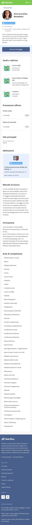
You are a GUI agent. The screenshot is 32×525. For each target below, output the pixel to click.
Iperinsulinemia (9, 341)
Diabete (6, 296)
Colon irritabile (9, 292)
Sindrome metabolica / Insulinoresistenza (11, 406)
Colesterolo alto (9, 288)
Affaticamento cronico (11, 258)
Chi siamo (4, 466)
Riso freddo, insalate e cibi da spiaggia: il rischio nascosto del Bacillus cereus (15, 509)
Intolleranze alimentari (11, 337)
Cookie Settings (5, 487)
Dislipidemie (8, 307)
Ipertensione (8, 345)
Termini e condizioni (7, 480)
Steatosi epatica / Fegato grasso (15, 419)
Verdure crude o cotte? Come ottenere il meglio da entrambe (15, 520)
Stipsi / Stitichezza (10, 422)
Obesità (6, 390)
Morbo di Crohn (9, 375)
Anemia (6, 269)
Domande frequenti (7, 473)
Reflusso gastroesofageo (12, 398)
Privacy (3, 484)
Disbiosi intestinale (10, 303)
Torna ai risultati (8, 7)
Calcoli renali (8, 277)
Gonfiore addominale (11, 322)
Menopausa (8, 371)
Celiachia (7, 281)
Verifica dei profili (6, 470)
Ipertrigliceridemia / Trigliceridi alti (15, 349)
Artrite (6, 273)
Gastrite (7, 318)
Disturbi (3, 477)
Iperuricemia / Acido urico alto (14, 352)
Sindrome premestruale (12, 411)
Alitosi (6, 262)
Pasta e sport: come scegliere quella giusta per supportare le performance (15, 514)
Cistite (6, 284)
